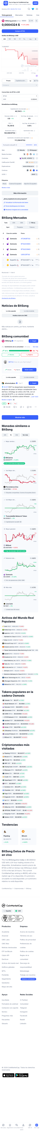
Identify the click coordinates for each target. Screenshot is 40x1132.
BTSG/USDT (25, 260)
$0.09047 (12, 783)
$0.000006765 (19, 730)
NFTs (4, 971)
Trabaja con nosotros (27, 975)
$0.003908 (15, 714)
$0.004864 (17, 814)
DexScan (5, 959)
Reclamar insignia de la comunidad (17, 209)
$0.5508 (17, 704)
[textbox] (22, 363)
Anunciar (5, 936)
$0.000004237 (16, 793)
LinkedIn (23, 1023)
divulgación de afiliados (9, 298)
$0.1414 (15, 803)
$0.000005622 (17, 807)
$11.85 (15, 790)
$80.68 (16, 780)
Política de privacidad (28, 940)
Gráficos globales (8, 967)
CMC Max (5, 944)
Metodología (24, 971)
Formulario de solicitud (10, 1004)
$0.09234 (16, 797)
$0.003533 (19, 724)
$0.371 (14, 700)
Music (4, 183)
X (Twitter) (24, 1000)
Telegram (23, 1008)
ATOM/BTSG (25, 238)
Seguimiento (6, 979)
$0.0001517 (15, 737)
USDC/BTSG (25, 254)
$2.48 (18, 810)
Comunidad (24, 1004)
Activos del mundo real (10, 963)
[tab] (31, 80)
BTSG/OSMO (25, 244)
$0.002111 (17, 753)
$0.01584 (16, 710)
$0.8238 (13, 800)
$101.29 (14, 773)
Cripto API (5, 955)
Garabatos (5, 983)
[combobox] (20, 85)
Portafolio (5, 975)
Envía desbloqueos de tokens (15, 206)
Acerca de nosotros (27, 932)
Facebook (23, 1016)
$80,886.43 (15, 756)
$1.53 (12, 763)
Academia (5, 932)
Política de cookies (27, 951)
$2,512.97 (15, 770)
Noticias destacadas (9, 947)
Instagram (23, 1012)
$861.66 (14, 777)
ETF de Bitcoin (7, 951)
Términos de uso (26, 936)
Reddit (22, 1020)
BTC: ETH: (14, 9)
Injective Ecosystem (30, 183)
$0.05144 (14, 760)
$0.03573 (16, 707)
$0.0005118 (18, 734)
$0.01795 (15, 727)
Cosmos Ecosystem (15, 183)
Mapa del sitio (7, 987)
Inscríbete (5, 1000)
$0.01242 (18, 767)
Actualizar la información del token (17, 202)
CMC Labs (6, 940)
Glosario (5, 1023)
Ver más (35, 347)
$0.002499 (18, 717)
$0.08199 (15, 817)
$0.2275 (15, 787)
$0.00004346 (16, 720)
